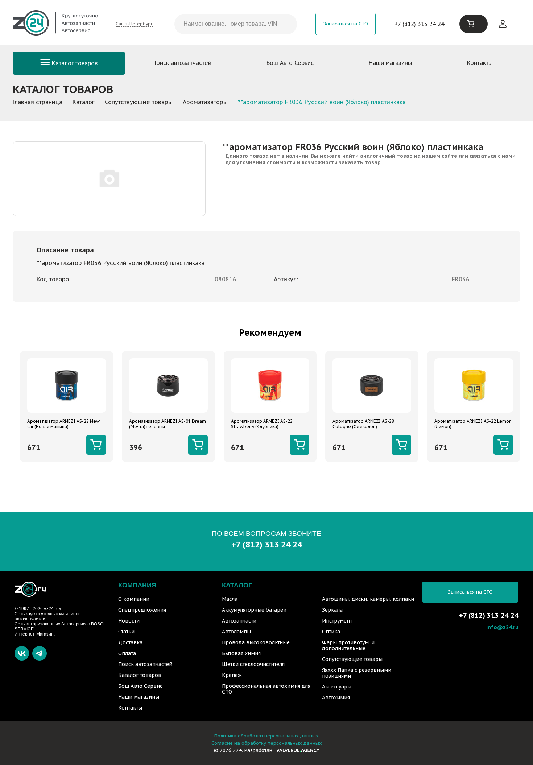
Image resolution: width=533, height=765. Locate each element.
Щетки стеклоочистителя (253, 664)
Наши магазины (390, 62)
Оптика (331, 631)
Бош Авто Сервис (290, 62)
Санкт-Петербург (134, 23)
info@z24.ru (502, 627)
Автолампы (236, 631)
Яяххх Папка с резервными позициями (356, 673)
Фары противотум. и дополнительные (348, 645)
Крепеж (232, 675)
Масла (229, 599)
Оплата (127, 653)
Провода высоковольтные (256, 642)
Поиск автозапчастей (181, 62)
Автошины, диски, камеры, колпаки (368, 599)
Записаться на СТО (345, 24)
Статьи (126, 631)
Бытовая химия (241, 653)
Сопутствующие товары (352, 659)
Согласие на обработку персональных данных (266, 743)
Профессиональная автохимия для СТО (266, 689)
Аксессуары (336, 686)
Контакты (480, 62)
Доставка (130, 642)
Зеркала (332, 610)
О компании (133, 599)
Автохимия (336, 697)
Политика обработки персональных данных (266, 736)
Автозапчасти (239, 620)
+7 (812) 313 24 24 (419, 24)
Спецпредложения (142, 610)
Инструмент (337, 620)
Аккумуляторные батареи (254, 610)
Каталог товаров (74, 63)
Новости (129, 620)
